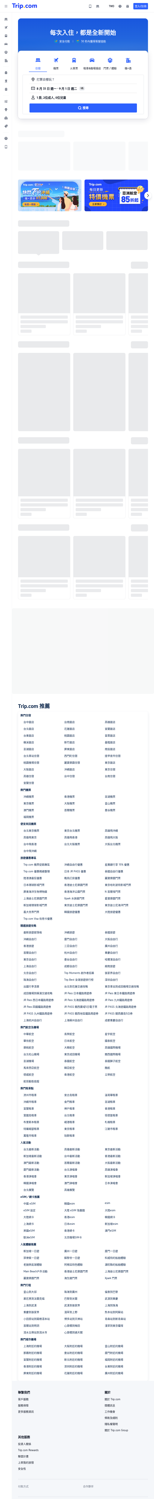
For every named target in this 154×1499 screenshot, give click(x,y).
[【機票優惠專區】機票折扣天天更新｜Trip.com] (116, 146)
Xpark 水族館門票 (74, 849)
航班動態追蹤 (31, 1032)
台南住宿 (110, 727)
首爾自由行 (30, 903)
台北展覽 (28, 1141)
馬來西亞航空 (31, 1018)
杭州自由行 (70, 903)
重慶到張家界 (31, 1263)
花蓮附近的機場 (73, 1324)
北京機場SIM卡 (73, 1188)
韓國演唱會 (30, 1134)
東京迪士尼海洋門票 (116, 856)
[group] (62, 41)
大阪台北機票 (113, 795)
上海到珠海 (111, 1256)
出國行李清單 (31, 937)
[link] (90, 6)
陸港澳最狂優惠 (32, 829)
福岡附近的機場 (114, 1310)
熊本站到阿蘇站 (114, 1263)
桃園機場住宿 (31, 713)
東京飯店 (110, 713)
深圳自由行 (111, 930)
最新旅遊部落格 (32, 883)
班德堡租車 (111, 1066)
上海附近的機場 (32, 1297)
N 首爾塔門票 (113, 842)
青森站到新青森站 (115, 1270)
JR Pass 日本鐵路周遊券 (78, 944)
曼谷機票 (110, 761)
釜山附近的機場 (114, 1297)
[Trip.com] (24, 6)
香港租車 (110, 1059)
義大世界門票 (31, 863)
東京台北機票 (72, 781)
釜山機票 (110, 754)
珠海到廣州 (70, 1243)
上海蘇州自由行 (73, 971)
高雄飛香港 (70, 788)
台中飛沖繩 (30, 802)
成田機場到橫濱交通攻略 (37, 944)
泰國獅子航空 (113, 1012)
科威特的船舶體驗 (115, 1209)
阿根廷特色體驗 (73, 1215)
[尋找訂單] (127, 6)
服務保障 (23, 1356)
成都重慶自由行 (114, 971)
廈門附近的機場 (114, 1304)
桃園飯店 (69, 686)
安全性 (22, 1419)
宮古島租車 (70, 1046)
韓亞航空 (69, 1018)
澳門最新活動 (31, 1114)
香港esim (69, 1168)
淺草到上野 (70, 1263)
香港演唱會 (30, 1127)
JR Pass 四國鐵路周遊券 (37, 957)
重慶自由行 (111, 903)
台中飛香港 (30, 795)
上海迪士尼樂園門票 (35, 849)
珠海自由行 (30, 930)
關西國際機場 (113, 1005)
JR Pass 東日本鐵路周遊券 (120, 944)
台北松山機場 (31, 1005)
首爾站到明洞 (31, 1276)
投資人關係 (24, 1395)
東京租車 (69, 1080)
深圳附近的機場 (73, 1317)
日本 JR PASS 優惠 (75, 822)
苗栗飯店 (110, 686)
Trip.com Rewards (28, 1401)
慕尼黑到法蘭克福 (34, 1249)
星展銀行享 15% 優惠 (117, 815)
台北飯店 (28, 680)
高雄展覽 (69, 1141)
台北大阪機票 (72, 795)
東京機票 (28, 754)
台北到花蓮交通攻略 (76, 937)
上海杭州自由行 (32, 971)
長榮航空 (69, 985)
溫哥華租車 (111, 1046)
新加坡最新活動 (32, 1107)
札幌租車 (110, 1073)
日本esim (69, 1175)
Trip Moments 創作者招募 (79, 924)
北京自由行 (30, 924)
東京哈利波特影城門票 (118, 836)
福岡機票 (28, 768)
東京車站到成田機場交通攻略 (122, 937)
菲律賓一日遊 (31, 1209)
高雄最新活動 (72, 1100)
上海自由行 (30, 917)
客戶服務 (23, 1350)
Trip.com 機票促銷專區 (36, 815)
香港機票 (69, 747)
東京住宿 (110, 720)
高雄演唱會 (111, 1120)
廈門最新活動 (31, 1120)
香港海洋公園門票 (74, 842)
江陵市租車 (111, 1080)
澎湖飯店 (28, 700)
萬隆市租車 (30, 1086)
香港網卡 (69, 1181)
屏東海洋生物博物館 (35, 842)
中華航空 (28, 985)
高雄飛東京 (30, 788)
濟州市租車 (30, 1046)
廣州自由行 (111, 897)
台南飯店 (69, 673)
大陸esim (110, 1161)
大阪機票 (69, 754)
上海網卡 (28, 1175)
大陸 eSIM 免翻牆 (74, 1161)
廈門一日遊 (111, 1202)
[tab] (37, 62)
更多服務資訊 (26, 1362)
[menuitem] (6, 19)
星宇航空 (110, 985)
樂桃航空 (28, 998)
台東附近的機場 (114, 1317)
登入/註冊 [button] (140, 6)
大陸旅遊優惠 (113, 863)
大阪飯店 (28, 720)
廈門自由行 (70, 890)
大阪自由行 (111, 890)
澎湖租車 (110, 1052)
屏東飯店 (69, 700)
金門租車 (69, 1052)
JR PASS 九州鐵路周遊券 (37, 964)
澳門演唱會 (70, 1134)
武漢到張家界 (72, 1256)
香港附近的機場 (32, 1317)
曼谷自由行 (70, 910)
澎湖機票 (110, 747)
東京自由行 (30, 910)
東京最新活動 (113, 1100)
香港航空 (69, 1025)
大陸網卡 (28, 1168)
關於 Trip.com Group (116, 1381)
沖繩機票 (28, 747)
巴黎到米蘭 (70, 1249)
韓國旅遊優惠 (72, 863)
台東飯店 (28, 686)
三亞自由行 (70, 897)
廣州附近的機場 (114, 1324)
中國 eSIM (29, 1154)
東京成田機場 (72, 1005)
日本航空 (69, 991)
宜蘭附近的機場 (32, 1310)
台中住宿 (69, 727)
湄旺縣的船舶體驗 (115, 1215)
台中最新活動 (72, 1107)
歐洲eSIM (29, 1188)
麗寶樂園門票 (113, 829)
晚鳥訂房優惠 (72, 829)
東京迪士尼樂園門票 (76, 856)
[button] (6, 6)
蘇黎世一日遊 (72, 1209)
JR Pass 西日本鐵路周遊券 (38, 951)
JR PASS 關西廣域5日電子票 (80, 957)
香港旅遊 (28, 897)
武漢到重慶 (111, 1249)
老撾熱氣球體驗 (32, 1215)
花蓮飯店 (69, 680)
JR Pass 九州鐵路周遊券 (118, 951)
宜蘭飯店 (110, 680)
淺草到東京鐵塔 (114, 1276)
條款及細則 (111, 1369)
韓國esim (69, 1154)
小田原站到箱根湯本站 (36, 1270)
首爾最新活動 (72, 1114)
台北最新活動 (31, 1100)
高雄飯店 (110, 673)
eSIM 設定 (29, 1161)
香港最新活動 (113, 1107)
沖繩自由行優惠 (73, 815)
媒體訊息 (110, 1356)
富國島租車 (30, 1066)
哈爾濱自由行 (113, 910)
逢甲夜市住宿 (113, 707)
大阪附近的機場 (73, 1297)
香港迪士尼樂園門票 (76, 836)
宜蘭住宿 (28, 734)
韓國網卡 (110, 1168)
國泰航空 (110, 991)
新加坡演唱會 (113, 1127)
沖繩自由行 (30, 890)
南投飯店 (110, 700)
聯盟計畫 (23, 1407)
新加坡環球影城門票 (35, 856)
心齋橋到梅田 (72, 1276)
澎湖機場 (28, 1012)
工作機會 (110, 1362)
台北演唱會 (70, 1120)
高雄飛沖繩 (111, 781)
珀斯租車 (69, 1086)
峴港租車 (69, 1073)
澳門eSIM (110, 1181)
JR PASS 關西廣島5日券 (119, 964)
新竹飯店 (69, 693)
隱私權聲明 (111, 1375)
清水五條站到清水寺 (35, 1283)
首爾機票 (69, 761)
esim (107, 1154)
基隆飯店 (110, 693)
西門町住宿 (70, 707)
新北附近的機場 (73, 1310)
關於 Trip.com (112, 1350)
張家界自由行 (113, 924)
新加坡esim (111, 1175)
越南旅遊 (110, 917)
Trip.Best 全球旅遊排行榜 (79, 930)
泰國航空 (69, 1012)
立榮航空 (110, 1025)
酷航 (107, 1018)
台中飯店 (28, 673)
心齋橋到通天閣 (73, 1283)
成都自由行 (70, 917)
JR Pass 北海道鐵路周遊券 (79, 951)
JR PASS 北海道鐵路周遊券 (120, 957)
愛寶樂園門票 (113, 849)
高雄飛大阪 (111, 788)
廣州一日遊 (70, 1202)
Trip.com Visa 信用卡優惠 (37, 869)
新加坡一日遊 (31, 1202)
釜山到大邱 (30, 1243)
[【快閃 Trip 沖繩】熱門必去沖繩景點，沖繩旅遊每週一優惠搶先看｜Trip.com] (50, 146)
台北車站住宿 (31, 707)
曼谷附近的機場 (73, 1304)
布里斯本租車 (31, 1073)
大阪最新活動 (113, 1114)
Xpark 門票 (111, 1229)
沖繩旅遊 (69, 883)
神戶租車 (69, 1059)
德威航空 (28, 1025)
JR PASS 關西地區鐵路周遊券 (81, 964)
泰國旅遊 (110, 883)
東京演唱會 (70, 1127)
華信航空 (28, 991)
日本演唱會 (111, 1134)
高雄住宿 (28, 727)
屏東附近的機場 (32, 1324)
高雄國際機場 (113, 998)
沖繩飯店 (69, 720)
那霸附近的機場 (32, 1304)
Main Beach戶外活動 (35, 1222)
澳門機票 (28, 761)
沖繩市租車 (30, 1052)
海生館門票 (70, 1229)
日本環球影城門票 (34, 836)
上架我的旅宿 (26, 1413)
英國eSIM (29, 1181)
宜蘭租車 (28, 1059)
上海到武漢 (30, 1256)
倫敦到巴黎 (111, 1243)
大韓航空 (69, 998)
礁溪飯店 (28, 693)
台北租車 (69, 1066)
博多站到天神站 (73, 1270)
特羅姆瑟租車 (31, 1080)
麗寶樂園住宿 (72, 713)
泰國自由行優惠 (114, 822)
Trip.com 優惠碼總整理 (36, 822)
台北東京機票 (31, 781)
